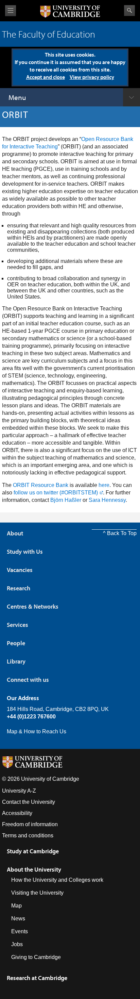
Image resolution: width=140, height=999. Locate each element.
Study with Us (25, 551)
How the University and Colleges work (57, 880)
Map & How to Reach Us (36, 731)
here (104, 485)
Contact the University (28, 802)
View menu (10, 10)
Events (19, 931)
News (18, 918)
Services (17, 625)
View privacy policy (92, 77)
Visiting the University (37, 893)
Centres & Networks (32, 606)
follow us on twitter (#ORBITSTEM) (56, 492)
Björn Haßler (65, 500)
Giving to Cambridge (36, 957)
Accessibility (17, 813)
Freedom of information (30, 824)
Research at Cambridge (37, 978)
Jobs (17, 944)
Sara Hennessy (107, 500)
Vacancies (20, 570)
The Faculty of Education (48, 34)
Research (18, 588)
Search (129, 10)
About (15, 533)
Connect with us (28, 680)
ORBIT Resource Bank (40, 485)
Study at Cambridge (33, 851)
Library (16, 661)
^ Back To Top (120, 533)
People (16, 643)
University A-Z (19, 791)
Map (16, 906)
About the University (34, 869)
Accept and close (45, 77)
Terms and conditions (27, 835)
